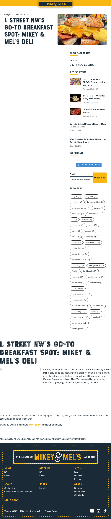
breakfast (77, 202)
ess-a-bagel (78, 266)
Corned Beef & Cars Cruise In (18, 491)
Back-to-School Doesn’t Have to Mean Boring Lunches (88, 125)
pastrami (98, 306)
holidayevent (78, 283)
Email (72, 174)
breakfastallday (95, 202)
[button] (105, 4)
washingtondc (79, 329)
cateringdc (78, 214)
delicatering (90, 237)
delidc (76, 243)
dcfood (76, 231)
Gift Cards (79, 495)
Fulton (7, 475)
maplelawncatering (81, 294)
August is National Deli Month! (94, 110)
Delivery (78, 488)
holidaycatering (95, 277)
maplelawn (77, 289)
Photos (77, 479)
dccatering (77, 225)
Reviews (78, 475)
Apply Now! (11, 500)
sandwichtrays (79, 323)
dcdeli (92, 225)
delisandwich (93, 243)
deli (75, 237)
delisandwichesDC (81, 260)
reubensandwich (80, 317)
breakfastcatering (80, 208)
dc (74, 220)
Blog (72, 60)
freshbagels (90, 271)
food (75, 271)
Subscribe (99, 178)
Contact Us (9, 488)
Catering (44, 468)
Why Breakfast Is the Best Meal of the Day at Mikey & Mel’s (88, 140)
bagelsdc (91, 197)
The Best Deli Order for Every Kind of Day (94, 97)
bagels (76, 197)
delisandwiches (79, 254)
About (8, 484)
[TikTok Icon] (105, 511)
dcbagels (87, 220)
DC (5, 472)
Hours (43, 484)
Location (43, 488)
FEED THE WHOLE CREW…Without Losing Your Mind (94, 82)
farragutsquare (96, 266)
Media (78, 468)
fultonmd (77, 277)
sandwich (98, 317)
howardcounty (97, 283)
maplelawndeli (79, 300)
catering (98, 208)
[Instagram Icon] (98, 511)
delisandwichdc (79, 248)
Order (78, 484)
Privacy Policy (51, 511)
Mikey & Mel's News (79, 65)
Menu (7, 468)
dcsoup (89, 231)
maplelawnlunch (80, 306)
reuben (95, 312)
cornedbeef (95, 214)
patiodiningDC (79, 312)
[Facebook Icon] (92, 511)
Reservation (79, 491)
